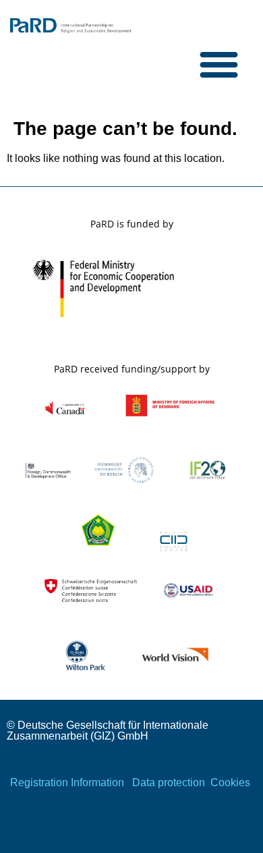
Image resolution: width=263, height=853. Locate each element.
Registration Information (67, 782)
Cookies (230, 782)
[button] (219, 64)
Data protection (168, 782)
